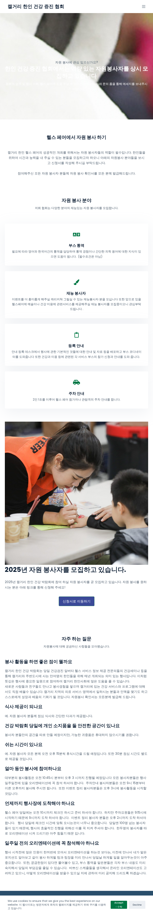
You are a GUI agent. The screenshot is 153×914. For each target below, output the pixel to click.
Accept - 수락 (118, 904)
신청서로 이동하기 (76, 601)
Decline (137, 905)
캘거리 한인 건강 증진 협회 (36, 6)
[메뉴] (143, 6)
